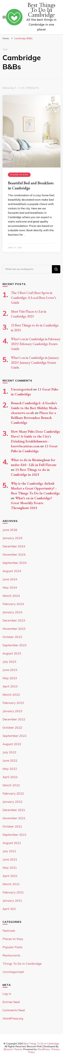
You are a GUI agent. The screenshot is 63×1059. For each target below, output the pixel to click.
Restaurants (11, 955)
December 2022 (14, 719)
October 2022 (12, 727)
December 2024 (14, 546)
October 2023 (12, 637)
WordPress (43, 1049)
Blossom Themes (13, 1049)
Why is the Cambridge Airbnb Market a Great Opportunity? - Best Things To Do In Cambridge (35, 488)
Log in (7, 994)
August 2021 (12, 843)
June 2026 (10, 530)
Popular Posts (12, 947)
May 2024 (10, 587)
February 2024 (13, 604)
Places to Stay (19, 175)
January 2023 (12, 711)
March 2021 (11, 884)
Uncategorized (21, 389)
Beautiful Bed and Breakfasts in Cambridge (31, 185)
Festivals (9, 931)
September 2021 (15, 835)
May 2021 (10, 867)
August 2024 (12, 571)
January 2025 (12, 538)
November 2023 (14, 629)
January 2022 (12, 802)
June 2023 (10, 670)
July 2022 (9, 752)
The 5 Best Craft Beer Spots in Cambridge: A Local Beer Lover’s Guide (33, 298)
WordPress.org (13, 1018)
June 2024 (10, 579)
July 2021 (9, 851)
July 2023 (9, 662)
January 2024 (12, 612)
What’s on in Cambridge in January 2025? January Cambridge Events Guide (35, 362)
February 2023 (13, 703)
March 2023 (11, 694)
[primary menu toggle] (4, 17)
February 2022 (13, 793)
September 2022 (15, 736)
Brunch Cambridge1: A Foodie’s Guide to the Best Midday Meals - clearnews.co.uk (35, 408)
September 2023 (15, 645)
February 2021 (13, 892)
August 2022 (12, 744)
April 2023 (10, 686)
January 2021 (12, 900)
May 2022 (10, 769)
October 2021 (12, 826)
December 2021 (14, 810)
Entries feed (11, 1002)
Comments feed (14, 1010)
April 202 (9, 909)
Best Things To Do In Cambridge (41, 9)
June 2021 (10, 859)
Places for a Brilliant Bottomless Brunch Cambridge (33, 418)
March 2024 (11, 596)
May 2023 (10, 678)
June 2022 (10, 760)
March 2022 (11, 785)
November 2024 (14, 554)
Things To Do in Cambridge (22, 964)
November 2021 (14, 818)
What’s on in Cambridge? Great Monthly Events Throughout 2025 (31, 503)
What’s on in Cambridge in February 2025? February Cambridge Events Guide (35, 344)
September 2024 (15, 563)
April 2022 (10, 777)
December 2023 (14, 620)
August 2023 (12, 653)
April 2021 (10, 876)
